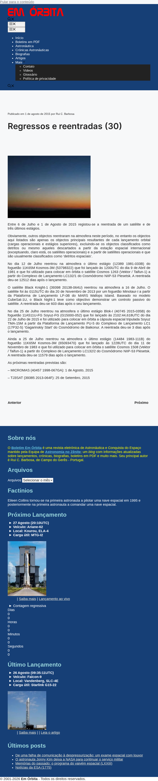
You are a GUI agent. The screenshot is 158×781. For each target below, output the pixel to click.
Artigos (20, 58)
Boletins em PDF (27, 42)
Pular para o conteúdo (17, 2)
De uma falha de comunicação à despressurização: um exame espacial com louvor (79, 755)
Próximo (141, 403)
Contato (28, 66)
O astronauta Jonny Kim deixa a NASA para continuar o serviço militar (69, 759)
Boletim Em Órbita (26, 448)
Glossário (30, 74)
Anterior (14, 403)
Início (19, 38)
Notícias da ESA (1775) (33, 767)
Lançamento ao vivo (54, 599)
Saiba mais (27, 599)
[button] (11, 19)
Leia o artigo (50, 733)
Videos (28, 70)
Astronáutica (24, 46)
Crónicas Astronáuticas (32, 50)
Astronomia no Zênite (63, 452)
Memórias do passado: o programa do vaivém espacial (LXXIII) (63, 763)
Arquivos (14, 480)
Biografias (22, 54)
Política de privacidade (39, 78)
